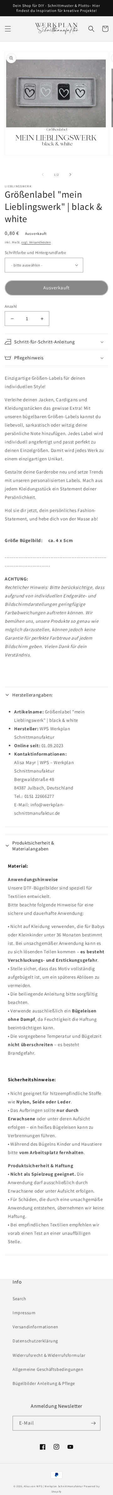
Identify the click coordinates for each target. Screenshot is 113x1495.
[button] (8, 29)
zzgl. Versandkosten (36, 242)
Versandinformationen (35, 1327)
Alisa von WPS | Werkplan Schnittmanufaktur (53, 1486)
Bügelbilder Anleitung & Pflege (44, 1383)
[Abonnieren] (93, 1423)
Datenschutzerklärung (35, 1341)
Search (19, 1298)
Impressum (24, 1312)
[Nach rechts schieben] (70, 174)
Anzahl (11, 306)
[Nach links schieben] (43, 174)
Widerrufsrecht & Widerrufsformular (49, 1355)
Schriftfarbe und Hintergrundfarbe (35, 252)
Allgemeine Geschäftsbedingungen (48, 1369)
